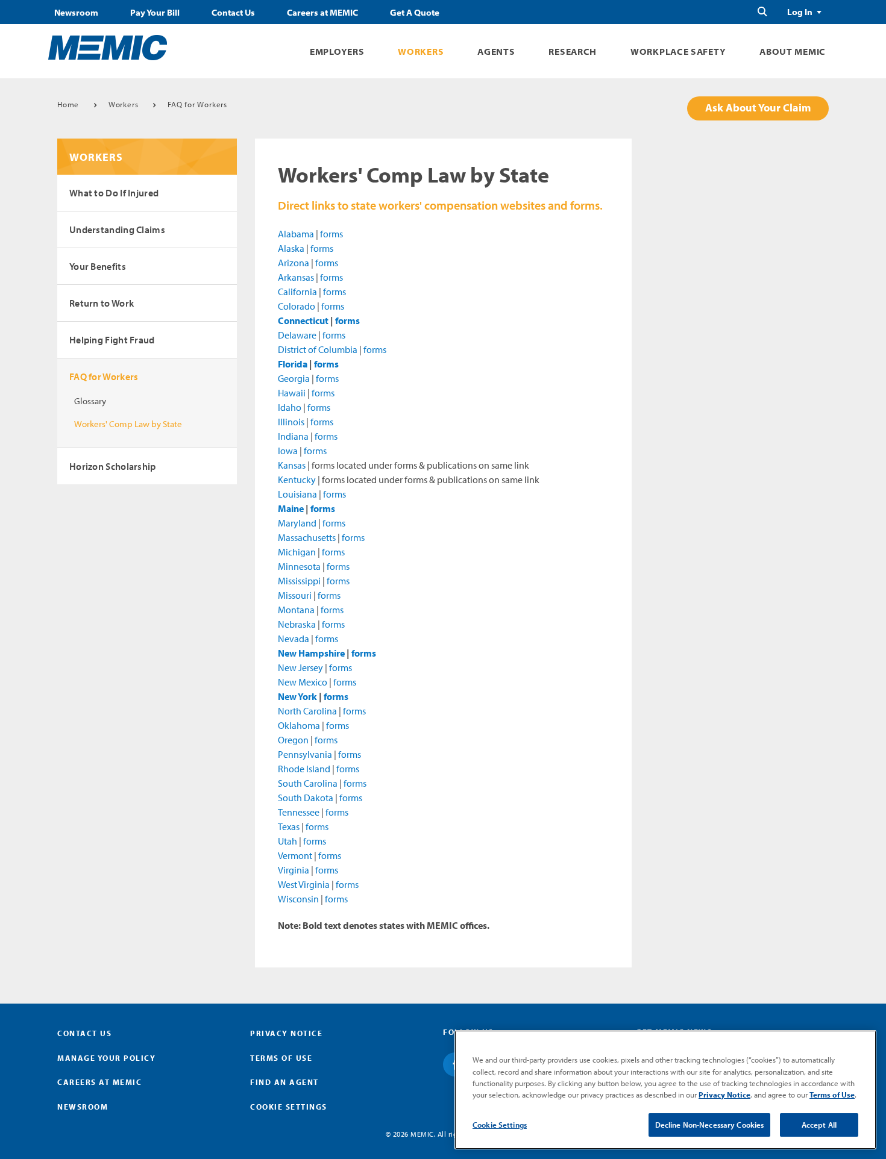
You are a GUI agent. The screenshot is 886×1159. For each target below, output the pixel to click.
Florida (292, 364)
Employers (337, 51)
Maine (291, 508)
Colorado (296, 306)
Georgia (294, 378)
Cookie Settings (500, 1124)
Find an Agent (284, 1082)
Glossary (90, 401)
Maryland (297, 523)
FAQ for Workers (197, 104)
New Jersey (300, 667)
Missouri (295, 595)
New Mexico (302, 682)
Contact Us (233, 12)
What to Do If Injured (114, 193)
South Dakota (305, 798)
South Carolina (308, 783)
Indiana (293, 436)
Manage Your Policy (106, 1058)
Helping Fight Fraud (112, 340)
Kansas (292, 465)
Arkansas (296, 277)
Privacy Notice (286, 1033)
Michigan (297, 552)
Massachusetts (307, 537)
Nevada (293, 639)
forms (331, 234)
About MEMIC (792, 51)
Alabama (296, 234)
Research (572, 51)
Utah (287, 841)
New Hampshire (311, 653)
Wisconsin (298, 899)
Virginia (293, 870)
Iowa (288, 451)
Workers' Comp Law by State (128, 424)
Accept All (819, 1124)
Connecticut (303, 320)
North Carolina (307, 711)
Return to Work (101, 303)
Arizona (293, 263)
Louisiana (297, 494)
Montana (296, 610)
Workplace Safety (678, 51)
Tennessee (298, 812)
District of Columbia (317, 349)
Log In (799, 12)
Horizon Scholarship (112, 466)
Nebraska (297, 624)
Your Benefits (97, 266)
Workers (421, 51)
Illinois (291, 422)
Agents (496, 51)
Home (68, 104)
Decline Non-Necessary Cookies (709, 1124)
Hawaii (292, 393)
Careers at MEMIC (322, 12)
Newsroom (76, 12)
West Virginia (304, 884)
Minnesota (299, 566)
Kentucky (297, 479)
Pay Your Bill (155, 12)
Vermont (295, 855)
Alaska (291, 248)
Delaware (297, 335)
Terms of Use (281, 1058)
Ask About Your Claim (758, 107)
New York (297, 696)
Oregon (293, 740)
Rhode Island (304, 769)
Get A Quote (414, 12)
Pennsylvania (305, 754)
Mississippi (299, 581)
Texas (289, 826)
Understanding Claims (117, 229)
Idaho (289, 407)
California (297, 292)
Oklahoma (299, 725)
